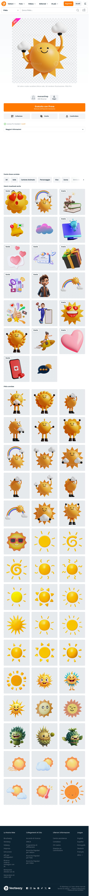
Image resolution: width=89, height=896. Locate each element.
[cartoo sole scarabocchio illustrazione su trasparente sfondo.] (72, 792)
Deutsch (79, 848)
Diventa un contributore (58, 849)
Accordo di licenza (33, 838)
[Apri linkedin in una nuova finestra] (34, 888)
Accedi (78, 4)
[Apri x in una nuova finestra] (46, 888)
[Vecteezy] (3, 3)
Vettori (10, 4)
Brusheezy (8, 838)
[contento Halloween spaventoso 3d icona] (72, 258)
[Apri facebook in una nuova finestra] (27, 888)
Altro (77, 855)
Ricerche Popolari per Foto (33, 857)
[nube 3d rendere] (44, 230)
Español (79, 842)
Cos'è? (23, 124)
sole (14, 180)
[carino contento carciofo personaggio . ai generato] (17, 736)
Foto (21, 4)
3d (7, 180)
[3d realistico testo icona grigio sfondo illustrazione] (44, 369)
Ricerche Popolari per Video (33, 862)
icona (66, 180)
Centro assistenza (60, 838)
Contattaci (57, 842)
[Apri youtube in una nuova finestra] (49, 888)
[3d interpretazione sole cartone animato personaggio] (44, 681)
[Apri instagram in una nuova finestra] (31, 888)
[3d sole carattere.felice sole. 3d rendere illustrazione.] (17, 341)
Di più (53, 4)
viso (57, 180)
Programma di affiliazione (31, 846)
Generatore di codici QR (9, 876)
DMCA (28, 842)
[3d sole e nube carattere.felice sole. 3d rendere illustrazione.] (44, 458)
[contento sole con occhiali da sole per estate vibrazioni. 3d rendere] (17, 541)
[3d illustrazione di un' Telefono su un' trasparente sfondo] (17, 369)
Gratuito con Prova (44, 107)
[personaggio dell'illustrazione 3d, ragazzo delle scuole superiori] (72, 202)
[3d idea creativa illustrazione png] (72, 230)
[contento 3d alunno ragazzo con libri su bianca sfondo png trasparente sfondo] (44, 285)
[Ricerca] (77, 10)
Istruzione (8, 852)
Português (80, 845)
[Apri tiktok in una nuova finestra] (42, 888)
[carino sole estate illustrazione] (72, 708)
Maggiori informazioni (13, 129)
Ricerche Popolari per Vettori (33, 851)
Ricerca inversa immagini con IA (9, 863)
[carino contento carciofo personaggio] (44, 736)
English (78, 838)
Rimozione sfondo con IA (9, 871)
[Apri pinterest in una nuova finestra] (38, 888)
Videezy (7, 845)
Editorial (42, 4)
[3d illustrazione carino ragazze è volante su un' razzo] (44, 341)
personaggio (45, 180)
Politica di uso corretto (74, 890)
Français (79, 852)
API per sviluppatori (8, 856)
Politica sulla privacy (77, 888)
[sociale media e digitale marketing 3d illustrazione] (17, 313)
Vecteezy (7, 842)
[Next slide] (80, 180)
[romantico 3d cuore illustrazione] (72, 341)
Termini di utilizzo (62, 888)
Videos (31, 4)
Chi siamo (57, 845)
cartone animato (28, 180)
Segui (54, 99)
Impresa (7, 848)
